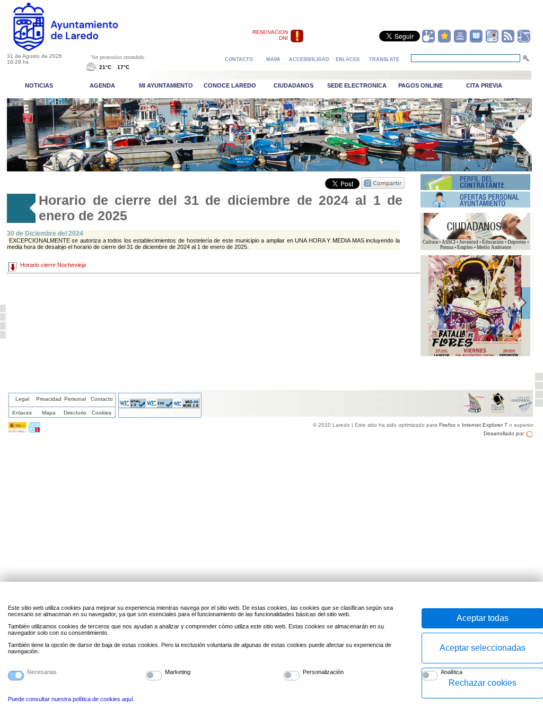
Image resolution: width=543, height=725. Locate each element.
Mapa (49, 413)
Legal (22, 399)
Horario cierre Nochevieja (53, 265)
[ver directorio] (476, 41)
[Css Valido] (159, 406)
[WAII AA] (186, 406)
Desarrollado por (504, 433)
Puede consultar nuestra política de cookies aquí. (71, 699)
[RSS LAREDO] (508, 41)
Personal (75, 399)
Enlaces (22, 413)
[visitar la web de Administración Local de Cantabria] (34, 430)
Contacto (102, 399)
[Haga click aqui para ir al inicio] (77, 49)
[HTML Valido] (132, 406)
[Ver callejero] (492, 41)
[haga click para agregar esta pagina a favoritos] (444, 41)
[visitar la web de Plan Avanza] (17, 430)
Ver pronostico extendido (117, 57)
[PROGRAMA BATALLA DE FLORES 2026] (474, 354)
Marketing (177, 672)
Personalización (323, 672)
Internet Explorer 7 (484, 425)
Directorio (75, 413)
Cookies (101, 413)
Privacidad (49, 399)
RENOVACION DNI (270, 35)
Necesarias (42, 672)
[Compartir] (428, 41)
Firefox (447, 425)
